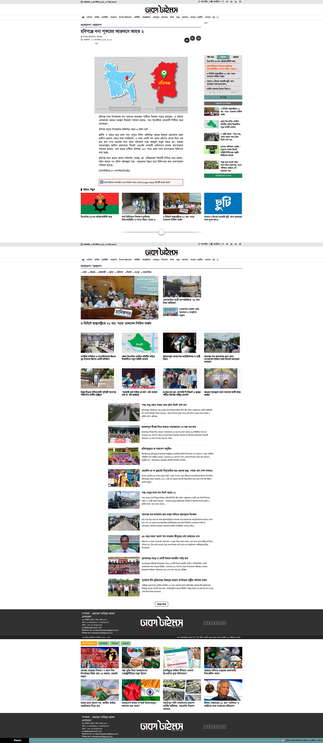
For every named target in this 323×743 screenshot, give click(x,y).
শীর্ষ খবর (210, 57)
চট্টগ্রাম (92, 272)
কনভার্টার (204, 2)
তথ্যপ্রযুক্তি (103, 643)
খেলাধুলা (156, 17)
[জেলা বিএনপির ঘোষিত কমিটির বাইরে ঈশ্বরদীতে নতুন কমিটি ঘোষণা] (212, 124)
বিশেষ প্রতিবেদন (125, 17)
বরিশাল (120, 272)
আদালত (185, 17)
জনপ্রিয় (236, 57)
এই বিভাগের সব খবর (223, 175)
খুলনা (111, 272)
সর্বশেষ (89, 17)
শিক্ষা (172, 17)
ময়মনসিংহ (147, 272)
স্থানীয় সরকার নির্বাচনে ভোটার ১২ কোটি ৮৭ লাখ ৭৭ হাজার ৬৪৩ (287, 740)
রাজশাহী (102, 272)
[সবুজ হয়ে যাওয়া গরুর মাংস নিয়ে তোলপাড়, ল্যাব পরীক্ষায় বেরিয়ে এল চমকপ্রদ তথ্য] (212, 165)
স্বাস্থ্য (178, 17)
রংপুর (137, 272)
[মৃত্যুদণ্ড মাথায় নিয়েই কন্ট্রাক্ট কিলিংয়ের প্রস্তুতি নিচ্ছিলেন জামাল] (212, 149)
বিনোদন (165, 17)
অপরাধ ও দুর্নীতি (196, 17)
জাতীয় (97, 17)
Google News (148, 182)
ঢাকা (85, 272)
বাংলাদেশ (86, 25)
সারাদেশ (113, 17)
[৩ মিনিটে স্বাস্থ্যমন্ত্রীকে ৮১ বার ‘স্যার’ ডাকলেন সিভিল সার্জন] (212, 111)
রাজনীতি (105, 17)
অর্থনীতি (137, 17)
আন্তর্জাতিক (146, 17)
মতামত (208, 17)
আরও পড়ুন (89, 189)
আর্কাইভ (216, 2)
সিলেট (129, 272)
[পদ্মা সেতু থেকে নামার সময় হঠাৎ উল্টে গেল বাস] (212, 137)
